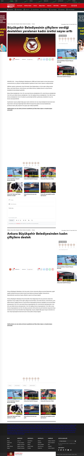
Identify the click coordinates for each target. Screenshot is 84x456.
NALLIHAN (62, 427)
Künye (8, 440)
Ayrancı (49, 432)
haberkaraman (35, 432)
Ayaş (40, 425)
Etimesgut (65, 425)
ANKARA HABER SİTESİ (12, 428)
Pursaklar (43, 427)
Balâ (42, 425)
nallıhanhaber (32, 385)
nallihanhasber (68, 428)
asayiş (28, 432)
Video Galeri (19, 9)
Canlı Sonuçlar (71, 9)
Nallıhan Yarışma (20, 446)
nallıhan (24, 385)
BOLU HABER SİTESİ (21, 428)
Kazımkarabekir (54, 432)
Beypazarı (45, 425)
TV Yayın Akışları (20, 442)
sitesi (30, 425)
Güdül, (75, 425)
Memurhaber (9, 432)
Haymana (9, 427)
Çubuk (57, 425)
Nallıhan (8, 425)
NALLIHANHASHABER (56, 428)
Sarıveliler (59, 432)
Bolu (14, 425)
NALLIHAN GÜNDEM (47, 428)
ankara (10, 385)
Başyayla (63, 432)
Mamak (32, 427)
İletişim (8, 448)
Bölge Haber (42, 5)
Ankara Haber (73, 428)
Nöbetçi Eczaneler (20, 448)
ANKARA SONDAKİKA (30, 428)
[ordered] (24, 220)
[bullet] (25, 220)
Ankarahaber (26, 425)
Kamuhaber (15, 432)
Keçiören (23, 427)
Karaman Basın (68, 432)
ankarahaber (17, 385)
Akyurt (33, 425)
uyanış (30, 432)
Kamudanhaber (20, 432)
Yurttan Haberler (51, 448)
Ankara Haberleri (51, 442)
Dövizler (29, 442)
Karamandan (26, 430)
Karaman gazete (21, 433)
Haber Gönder (10, 446)
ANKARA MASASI (39, 428)
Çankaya (54, 425)
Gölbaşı (71, 425)
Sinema (39, 440)
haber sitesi (22, 425)
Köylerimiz (40, 448)
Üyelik (8, 444)
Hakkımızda (9, 442)
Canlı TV (27, 9)
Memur (74, 430)
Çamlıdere (50, 425)
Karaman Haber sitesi (11, 430)
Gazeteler (11, 9)
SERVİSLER (63, 5)
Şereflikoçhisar (51, 427)
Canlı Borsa (44, 9)
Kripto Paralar (30, 446)
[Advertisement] (42, 17)
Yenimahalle (57, 427)
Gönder (11, 220)
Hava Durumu (36, 9)
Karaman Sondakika (37, 430)
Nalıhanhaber (70, 430)
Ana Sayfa (19, 5)
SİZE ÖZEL (56, 5)
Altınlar (29, 444)
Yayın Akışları (54, 9)
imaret (25, 432)
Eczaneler (62, 9)
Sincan (46, 427)
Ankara (35, 5)
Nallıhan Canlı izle (20, 444)
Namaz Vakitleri (41, 444)
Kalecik (19, 427)
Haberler (49, 5)
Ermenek (40, 432)
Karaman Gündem (20, 430)
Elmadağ (61, 425)
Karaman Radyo (15, 433)
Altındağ (36, 425)
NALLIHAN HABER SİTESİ (69, 427)
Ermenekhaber (45, 432)
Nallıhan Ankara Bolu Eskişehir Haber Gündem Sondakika (18, 24)
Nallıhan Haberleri (51, 440)
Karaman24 (47, 430)
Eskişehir (17, 425)
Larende (43, 430)
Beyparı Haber (61, 430)
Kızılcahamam (28, 427)
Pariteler (29, 448)
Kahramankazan (14, 427)
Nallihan (62, 428)
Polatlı (39, 427)
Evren (69, 425)
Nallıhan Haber (27, 5)
